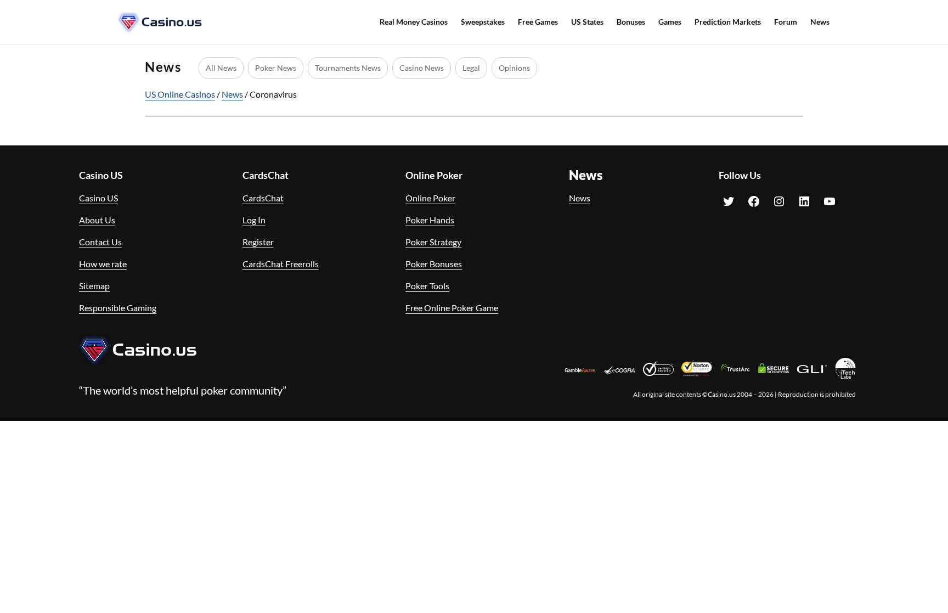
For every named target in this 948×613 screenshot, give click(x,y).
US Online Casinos (180, 94)
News (232, 94)
